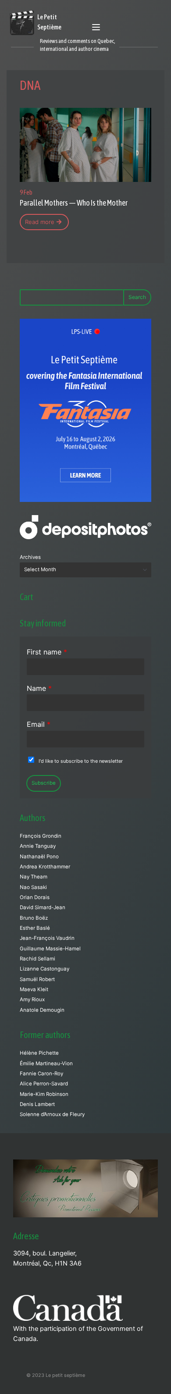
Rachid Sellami (37, 959)
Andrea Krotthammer (45, 867)
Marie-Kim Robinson (44, 1094)
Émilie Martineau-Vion (46, 1063)
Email (38, 724)
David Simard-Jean (42, 907)
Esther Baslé (35, 928)
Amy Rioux (32, 999)
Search (137, 297)
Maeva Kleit (34, 989)
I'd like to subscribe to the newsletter (81, 761)
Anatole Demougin (42, 1010)
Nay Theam (33, 877)
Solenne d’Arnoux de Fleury (52, 1114)
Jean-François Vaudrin (47, 938)
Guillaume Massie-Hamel (50, 949)
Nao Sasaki (33, 887)
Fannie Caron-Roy (41, 1073)
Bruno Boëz (34, 918)
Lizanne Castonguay (44, 969)
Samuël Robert (37, 979)
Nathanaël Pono (39, 856)
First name (47, 651)
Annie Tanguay (38, 846)
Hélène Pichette (39, 1053)
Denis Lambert (37, 1104)
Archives (30, 557)
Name (39, 688)
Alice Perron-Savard (44, 1084)
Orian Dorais (35, 897)
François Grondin (40, 836)
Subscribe (44, 783)
